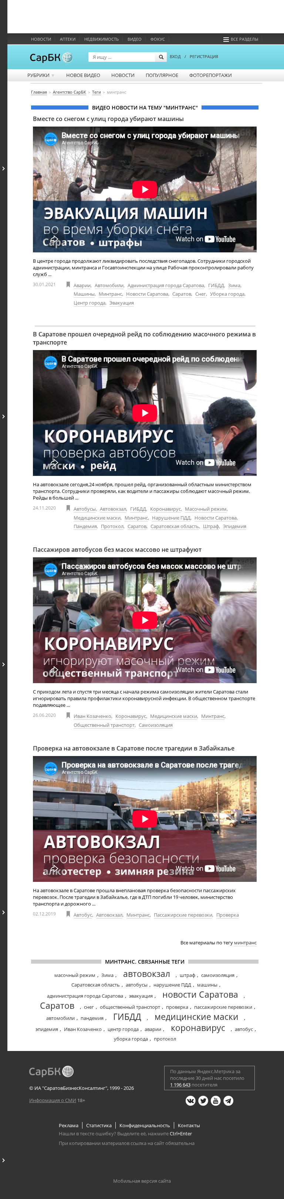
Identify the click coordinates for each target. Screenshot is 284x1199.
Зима (234, 285)
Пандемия (85, 526)
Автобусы (85, 509)
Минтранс (110, 293)
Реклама (68, 1125)
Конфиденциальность (144, 1125)
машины (207, 984)
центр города (123, 1029)
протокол (165, 1038)
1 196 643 (180, 1084)
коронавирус (198, 1028)
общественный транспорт (130, 1007)
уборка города (131, 1038)
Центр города (89, 302)
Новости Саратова (147, 293)
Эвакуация (121, 302)
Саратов (181, 293)
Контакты (189, 1125)
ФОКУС (158, 39)
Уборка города (227, 293)
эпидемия (47, 1029)
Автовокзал (113, 509)
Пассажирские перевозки (183, 914)
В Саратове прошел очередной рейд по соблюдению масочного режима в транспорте (144, 338)
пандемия (92, 1018)
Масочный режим (206, 509)
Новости (41, 39)
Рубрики (41, 75)
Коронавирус (165, 509)
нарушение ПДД (172, 984)
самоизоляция (217, 975)
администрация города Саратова (85, 996)
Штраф (211, 526)
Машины (84, 293)
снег (89, 1007)
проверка (177, 1007)
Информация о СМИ (52, 1100)
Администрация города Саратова (166, 285)
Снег (200, 293)
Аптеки (67, 39)
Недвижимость (101, 39)
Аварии (82, 285)
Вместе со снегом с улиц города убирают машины (108, 119)
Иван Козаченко (92, 716)
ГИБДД (216, 285)
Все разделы (244, 39)
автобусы (137, 984)
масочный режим (74, 975)
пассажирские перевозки (223, 1007)
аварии (153, 1029)
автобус (244, 1029)
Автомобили (109, 285)
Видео (135, 39)
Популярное (162, 75)
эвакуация (141, 996)
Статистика (99, 1125)
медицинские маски (197, 1016)
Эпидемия (234, 526)
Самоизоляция (156, 725)
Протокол (112, 526)
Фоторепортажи (210, 75)
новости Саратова (200, 994)
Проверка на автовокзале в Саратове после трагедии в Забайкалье (133, 748)
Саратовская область (175, 526)
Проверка (227, 914)
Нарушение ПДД (171, 517)
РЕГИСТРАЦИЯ (204, 56)
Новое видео (83, 75)
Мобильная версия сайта (142, 1181)
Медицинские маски (97, 517)
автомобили (60, 1018)
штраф (187, 975)
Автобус (83, 914)
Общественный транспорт (104, 725)
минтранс (245, 942)
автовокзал (146, 974)
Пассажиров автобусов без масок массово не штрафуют (117, 549)
